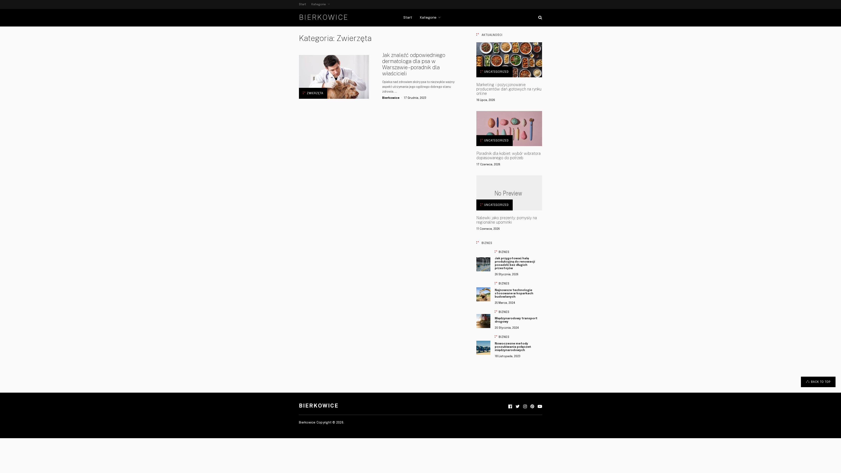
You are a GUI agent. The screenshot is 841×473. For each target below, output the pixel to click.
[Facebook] (510, 406)
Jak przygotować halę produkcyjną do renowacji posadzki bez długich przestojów (515, 263)
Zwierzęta (315, 93)
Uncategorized (496, 72)
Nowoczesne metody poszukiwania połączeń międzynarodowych (513, 347)
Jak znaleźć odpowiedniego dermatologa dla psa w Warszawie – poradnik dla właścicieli (413, 64)
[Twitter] (518, 406)
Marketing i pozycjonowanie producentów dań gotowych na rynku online (509, 89)
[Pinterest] (532, 406)
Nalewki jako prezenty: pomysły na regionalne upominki (506, 220)
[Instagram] (525, 406)
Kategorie (318, 4)
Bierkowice (323, 17)
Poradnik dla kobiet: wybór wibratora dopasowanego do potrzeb (508, 155)
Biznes (504, 252)
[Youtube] (540, 406)
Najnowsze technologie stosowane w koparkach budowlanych (514, 293)
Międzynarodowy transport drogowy (516, 320)
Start (302, 4)
